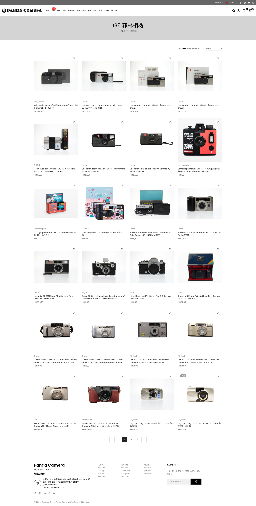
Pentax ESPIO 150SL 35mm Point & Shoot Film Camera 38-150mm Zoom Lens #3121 (198, 361)
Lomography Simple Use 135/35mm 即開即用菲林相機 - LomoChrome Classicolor (199, 170)
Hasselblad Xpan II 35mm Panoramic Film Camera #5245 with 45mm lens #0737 (101, 424)
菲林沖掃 (101, 470)
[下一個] (150, 439)
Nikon (132, 292)
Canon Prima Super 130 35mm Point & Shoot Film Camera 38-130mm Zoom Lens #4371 (102, 361)
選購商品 (101, 464)
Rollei (132, 228)
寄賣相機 (101, 476)
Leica (84, 101)
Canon (181, 292)
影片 (95, 10)
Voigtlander (39, 101)
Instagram (125, 473)
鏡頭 (58, 10)
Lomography (184, 165)
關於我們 (114, 10)
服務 (78, 10)
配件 (64, 10)
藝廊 (89, 10)
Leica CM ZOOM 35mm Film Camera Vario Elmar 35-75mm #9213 (53, 297)
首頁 (121, 31)
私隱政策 (147, 467)
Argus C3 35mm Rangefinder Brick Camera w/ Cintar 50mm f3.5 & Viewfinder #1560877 (103, 297)
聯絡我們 (124, 467)
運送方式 (147, 473)
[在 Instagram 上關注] (245, 2)
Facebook (125, 470)
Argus (84, 292)
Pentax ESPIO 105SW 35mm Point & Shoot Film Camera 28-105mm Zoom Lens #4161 (55, 424)
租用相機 (101, 467)
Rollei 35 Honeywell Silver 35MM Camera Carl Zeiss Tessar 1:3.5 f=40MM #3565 (150, 233)
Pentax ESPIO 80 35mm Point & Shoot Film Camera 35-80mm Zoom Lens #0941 (149, 361)
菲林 (53, 10)
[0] (244, 10)
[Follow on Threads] (253, 2)
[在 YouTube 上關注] (249, 2)
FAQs (107, 10)
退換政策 (147, 464)
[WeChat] (53, 493)
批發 (100, 10)
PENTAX (133, 356)
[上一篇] (105, 439)
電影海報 (71, 10)
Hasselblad (87, 419)
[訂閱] (196, 482)
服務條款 (147, 470)
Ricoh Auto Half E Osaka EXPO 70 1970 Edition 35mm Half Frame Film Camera (55, 170)
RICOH (37, 165)
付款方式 (101, 473)
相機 (47, 10)
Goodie (85, 228)
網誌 (84, 10)
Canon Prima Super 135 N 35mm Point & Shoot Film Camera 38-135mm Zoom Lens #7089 (55, 361)
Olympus (134, 419)
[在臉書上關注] (240, 2)
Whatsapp (125, 476)
